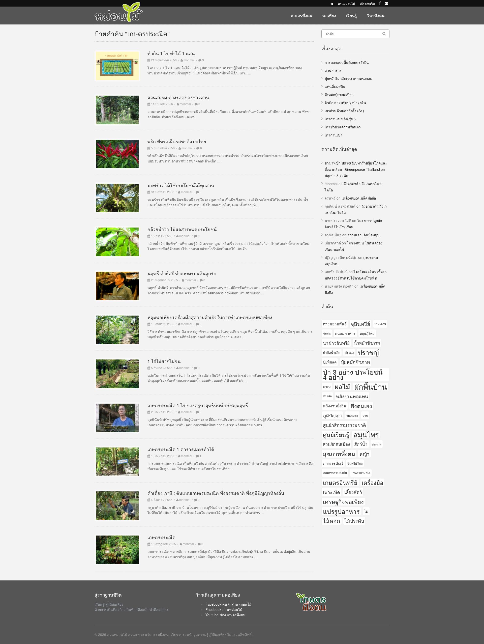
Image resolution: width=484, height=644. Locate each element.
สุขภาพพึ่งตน (339, 454)
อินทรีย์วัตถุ (355, 463)
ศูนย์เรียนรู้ (336, 434)
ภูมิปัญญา (332, 415)
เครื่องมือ (372, 482)
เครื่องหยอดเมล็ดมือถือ (359, 198)
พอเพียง (329, 15)
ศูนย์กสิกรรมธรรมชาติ (344, 425)
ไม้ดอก (331, 521)
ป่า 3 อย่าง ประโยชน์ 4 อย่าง (353, 374)
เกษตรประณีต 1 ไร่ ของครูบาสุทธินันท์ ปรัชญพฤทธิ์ (197, 405)
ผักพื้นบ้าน (370, 386)
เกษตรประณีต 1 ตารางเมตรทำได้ (180, 449)
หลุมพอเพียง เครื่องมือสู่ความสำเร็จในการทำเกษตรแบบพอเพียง (209, 317)
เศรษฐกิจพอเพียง (343, 502)
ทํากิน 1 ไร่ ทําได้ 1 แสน (171, 53)
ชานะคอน (380, 324)
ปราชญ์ (368, 352)
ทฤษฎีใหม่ (367, 333)
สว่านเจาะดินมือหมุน (363, 234)
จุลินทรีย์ (360, 323)
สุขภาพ (376, 444)
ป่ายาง (326, 386)
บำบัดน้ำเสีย (331, 352)
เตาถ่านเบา (333, 134)
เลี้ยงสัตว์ (353, 492)
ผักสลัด (327, 396)
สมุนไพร (366, 434)
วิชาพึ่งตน (375, 15)
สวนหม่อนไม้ (346, 4)
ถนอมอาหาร (345, 333)
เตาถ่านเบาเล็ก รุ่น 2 (340, 118)
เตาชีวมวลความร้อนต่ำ (343, 126)
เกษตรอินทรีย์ (340, 482)
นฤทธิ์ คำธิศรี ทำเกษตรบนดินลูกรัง (181, 273)
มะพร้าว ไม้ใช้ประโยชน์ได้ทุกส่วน (180, 185)
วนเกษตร (352, 415)
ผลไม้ (342, 386)
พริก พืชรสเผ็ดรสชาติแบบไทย (176, 141)
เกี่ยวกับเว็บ (367, 4)
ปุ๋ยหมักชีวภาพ (355, 362)
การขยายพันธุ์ (335, 323)
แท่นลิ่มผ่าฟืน (335, 86)
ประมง (349, 352)
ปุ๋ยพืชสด (330, 362)
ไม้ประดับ (354, 520)
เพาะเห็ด (331, 492)
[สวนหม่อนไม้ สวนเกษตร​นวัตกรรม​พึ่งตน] (119, 4)
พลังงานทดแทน (352, 396)
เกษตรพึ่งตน (301, 15)
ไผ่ (366, 511)
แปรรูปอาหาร (341, 511)
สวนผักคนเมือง (336, 444)
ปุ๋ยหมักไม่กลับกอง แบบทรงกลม (348, 78)
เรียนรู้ (351, 15)
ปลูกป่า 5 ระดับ (336, 175)
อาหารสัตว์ (333, 463)
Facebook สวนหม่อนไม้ (223, 609)
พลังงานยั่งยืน (334, 405)
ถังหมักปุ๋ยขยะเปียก (339, 94)
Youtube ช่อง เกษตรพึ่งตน (225, 614)
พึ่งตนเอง (361, 406)
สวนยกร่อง (333, 70)
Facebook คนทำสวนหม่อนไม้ (228, 604)
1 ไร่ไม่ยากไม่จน (163, 361)
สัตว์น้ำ (361, 444)
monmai (189, 60)
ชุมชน (327, 333)
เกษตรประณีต (161, 537)
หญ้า (364, 453)
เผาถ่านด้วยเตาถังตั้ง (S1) (344, 110)
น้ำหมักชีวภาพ (367, 343)
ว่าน (365, 415)
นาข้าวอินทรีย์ (336, 343)
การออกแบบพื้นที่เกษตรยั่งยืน (347, 62)
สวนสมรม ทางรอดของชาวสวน (178, 97)
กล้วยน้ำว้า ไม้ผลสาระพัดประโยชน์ (182, 229)
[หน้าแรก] (331, 4)
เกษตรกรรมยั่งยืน (335, 472)
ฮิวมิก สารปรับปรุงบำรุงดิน (345, 102)
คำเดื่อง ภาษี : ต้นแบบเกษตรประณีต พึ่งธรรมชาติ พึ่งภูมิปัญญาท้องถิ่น (215, 493)
